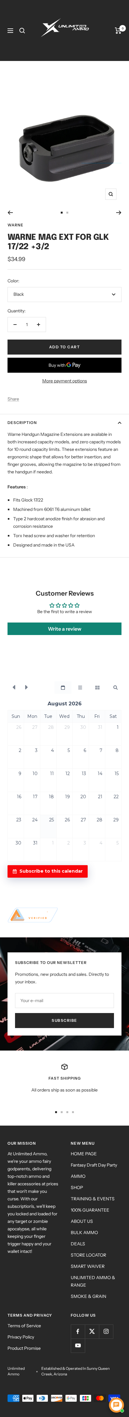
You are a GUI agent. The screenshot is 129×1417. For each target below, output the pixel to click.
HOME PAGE (84, 1154)
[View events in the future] (26, 687)
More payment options (64, 381)
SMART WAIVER (88, 1266)
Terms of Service (24, 1326)
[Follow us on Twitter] (92, 1331)
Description (22, 422)
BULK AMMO (84, 1232)
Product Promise (24, 1348)
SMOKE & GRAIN (88, 1296)
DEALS (78, 1244)
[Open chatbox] (116, 1405)
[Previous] (10, 212)
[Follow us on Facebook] (78, 1331)
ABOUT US (82, 1221)
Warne (15, 225)
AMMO (78, 1176)
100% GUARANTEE (90, 1210)
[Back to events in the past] (14, 687)
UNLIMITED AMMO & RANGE (93, 1281)
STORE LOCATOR (88, 1255)
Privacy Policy (21, 1337)
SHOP (77, 1187)
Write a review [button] (64, 629)
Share (13, 399)
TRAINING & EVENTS (93, 1199)
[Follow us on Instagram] (106, 1331)
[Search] (22, 30)
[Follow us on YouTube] (78, 1346)
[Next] (118, 212)
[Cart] (118, 31)
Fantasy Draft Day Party (94, 1165)
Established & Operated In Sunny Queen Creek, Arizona (75, 1371)
